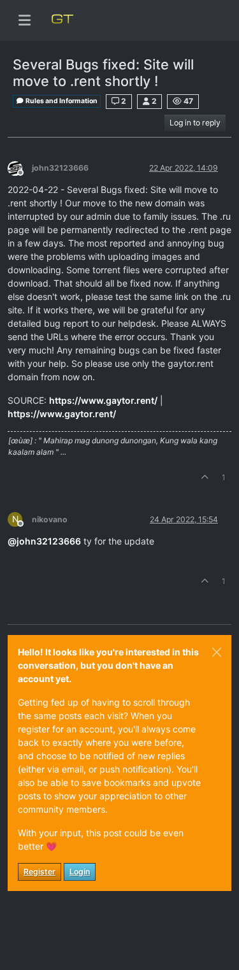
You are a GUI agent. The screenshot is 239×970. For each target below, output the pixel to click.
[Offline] (20, 167)
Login (79, 871)
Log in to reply (195, 122)
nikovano (50, 519)
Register (39, 871)
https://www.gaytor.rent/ (103, 400)
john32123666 (60, 168)
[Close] (216, 652)
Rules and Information (61, 101)
